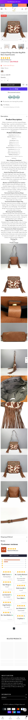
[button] (23, 39)
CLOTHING (9, 5)
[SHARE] (26, 84)
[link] (7, 661)
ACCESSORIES (22, 5)
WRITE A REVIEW (14, 555)
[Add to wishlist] (23, 84)
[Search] (6, 9)
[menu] (1, 9)
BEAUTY (15, 5)
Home (2, 12)
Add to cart (11, 85)
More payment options (14, 92)
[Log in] (22, 9)
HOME (2, 5)
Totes (6, 12)
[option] (14, 28)
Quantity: (3, 77)
